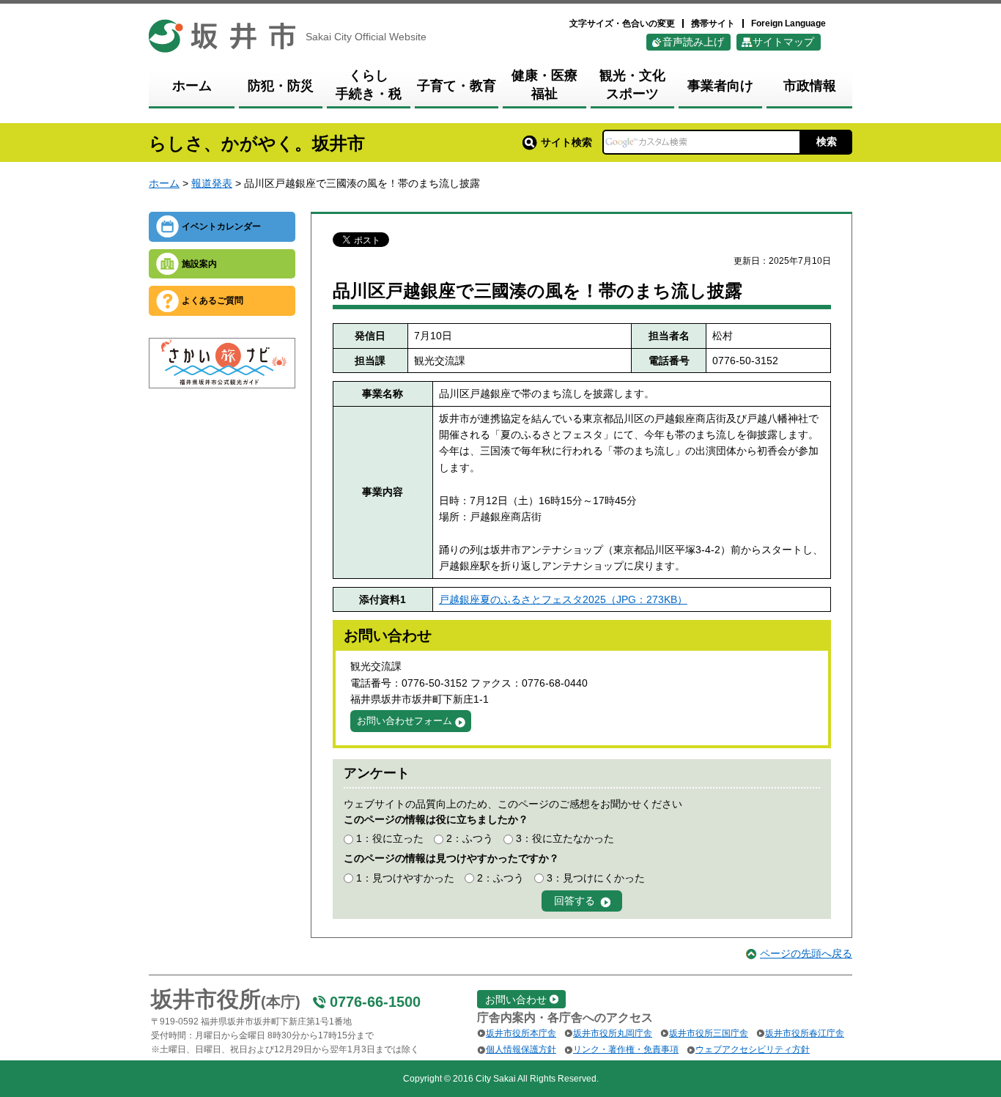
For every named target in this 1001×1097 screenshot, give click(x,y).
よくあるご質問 (212, 300)
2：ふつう (469, 838)
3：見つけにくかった (596, 878)
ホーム (164, 183)
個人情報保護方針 (521, 1049)
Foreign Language (788, 23)
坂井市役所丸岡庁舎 (612, 1033)
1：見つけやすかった (405, 878)
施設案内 (199, 264)
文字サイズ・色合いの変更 (622, 23)
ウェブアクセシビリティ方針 (752, 1049)
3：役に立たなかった (565, 838)
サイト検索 (566, 142)
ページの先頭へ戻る (806, 953)
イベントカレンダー (221, 226)
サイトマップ (783, 42)
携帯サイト (713, 23)
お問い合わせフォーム (404, 720)
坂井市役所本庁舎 (521, 1033)
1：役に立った (390, 838)
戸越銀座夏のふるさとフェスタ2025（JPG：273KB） (563, 599)
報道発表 (211, 183)
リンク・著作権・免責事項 (626, 1049)
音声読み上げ (693, 42)
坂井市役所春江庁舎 (804, 1033)
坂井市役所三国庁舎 (708, 1033)
